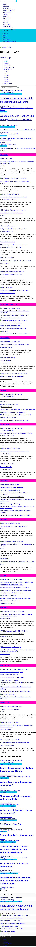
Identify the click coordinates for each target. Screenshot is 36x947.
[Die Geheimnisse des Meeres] (9, 601)
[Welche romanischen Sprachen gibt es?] (12, 271)
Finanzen (6, 24)
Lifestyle (7, 8)
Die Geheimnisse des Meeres (7, 603)
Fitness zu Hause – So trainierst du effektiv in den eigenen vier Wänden (17, 409)
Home (5, 4)
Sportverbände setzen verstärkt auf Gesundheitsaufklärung (14, 399)
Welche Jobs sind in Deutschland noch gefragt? (11, 672)
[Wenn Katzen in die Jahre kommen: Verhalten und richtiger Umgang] (11, 579)
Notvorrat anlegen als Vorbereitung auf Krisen (11, 317)
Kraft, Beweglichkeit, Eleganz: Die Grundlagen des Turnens (14, 420)
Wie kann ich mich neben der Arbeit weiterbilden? (13, 197)
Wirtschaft (7, 26)
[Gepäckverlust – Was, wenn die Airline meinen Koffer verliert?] (5, 558)
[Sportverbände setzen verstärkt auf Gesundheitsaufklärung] (18, 92)
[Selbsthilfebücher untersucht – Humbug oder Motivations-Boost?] (9, 125)
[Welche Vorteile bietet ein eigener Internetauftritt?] (9, 484)
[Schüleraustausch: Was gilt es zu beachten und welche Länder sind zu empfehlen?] (6, 158)
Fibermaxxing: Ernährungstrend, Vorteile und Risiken (14, 344)
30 (4, 889)
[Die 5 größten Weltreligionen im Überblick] (13, 210)
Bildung (6, 6)
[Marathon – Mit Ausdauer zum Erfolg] (3, 401)
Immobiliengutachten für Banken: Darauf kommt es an (13, 328)
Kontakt (5, 35)
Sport (5, 14)
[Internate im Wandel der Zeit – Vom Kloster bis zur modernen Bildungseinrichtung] (9, 134)
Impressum (6, 39)
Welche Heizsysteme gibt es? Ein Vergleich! (11, 323)
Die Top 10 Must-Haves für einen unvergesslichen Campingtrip (15, 598)
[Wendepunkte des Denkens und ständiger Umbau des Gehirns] (18, 110)
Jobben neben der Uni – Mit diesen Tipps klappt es (13, 244)
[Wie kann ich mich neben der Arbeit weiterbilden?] (9, 194)
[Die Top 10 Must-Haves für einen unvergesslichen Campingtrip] (8, 595)
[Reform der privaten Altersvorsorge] (11, 706)
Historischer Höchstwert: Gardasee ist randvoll (11, 592)
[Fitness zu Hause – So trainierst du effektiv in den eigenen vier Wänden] (6, 407)
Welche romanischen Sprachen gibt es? (11, 274)
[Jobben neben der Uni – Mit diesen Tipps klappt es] (7, 242)
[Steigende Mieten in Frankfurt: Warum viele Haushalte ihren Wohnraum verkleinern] (9, 680)
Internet (6, 18)
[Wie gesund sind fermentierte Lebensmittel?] (13, 373)
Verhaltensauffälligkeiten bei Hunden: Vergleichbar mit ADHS (14, 587)
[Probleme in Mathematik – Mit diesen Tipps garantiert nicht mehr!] (8, 144)
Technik (6, 20)
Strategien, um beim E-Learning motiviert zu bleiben (14, 229)
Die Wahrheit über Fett (6, 360)
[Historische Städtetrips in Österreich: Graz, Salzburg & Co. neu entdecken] (11, 541)
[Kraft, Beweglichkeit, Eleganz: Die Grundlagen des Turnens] (8, 417)
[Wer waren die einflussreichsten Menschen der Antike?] (13, 178)
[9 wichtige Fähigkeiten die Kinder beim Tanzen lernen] (6, 287)
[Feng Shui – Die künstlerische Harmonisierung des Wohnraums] (4, 331)
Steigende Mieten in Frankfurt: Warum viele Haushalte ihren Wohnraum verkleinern (14, 849)
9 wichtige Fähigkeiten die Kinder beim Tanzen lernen (14, 290)
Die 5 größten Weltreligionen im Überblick (11, 213)
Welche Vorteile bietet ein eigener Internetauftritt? (12, 487)
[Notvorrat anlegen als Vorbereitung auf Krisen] (14, 315)
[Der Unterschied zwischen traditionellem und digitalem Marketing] (18, 512)
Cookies (5, 37)
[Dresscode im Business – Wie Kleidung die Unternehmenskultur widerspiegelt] (7, 694)
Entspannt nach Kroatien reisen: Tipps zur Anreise (13, 526)
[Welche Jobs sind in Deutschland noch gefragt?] (15, 669)
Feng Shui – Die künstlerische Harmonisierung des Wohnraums (15, 333)
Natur (5, 22)
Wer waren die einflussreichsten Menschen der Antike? (15, 181)
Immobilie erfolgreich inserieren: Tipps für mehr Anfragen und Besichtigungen (15, 880)
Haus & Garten (8, 10)
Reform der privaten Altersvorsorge (9, 709)
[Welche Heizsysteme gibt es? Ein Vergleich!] (14, 320)
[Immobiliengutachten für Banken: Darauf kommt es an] (10, 325)
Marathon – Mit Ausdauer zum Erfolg (9, 404)
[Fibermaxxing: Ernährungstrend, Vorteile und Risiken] (10, 341)
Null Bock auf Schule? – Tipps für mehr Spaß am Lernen (15, 260)
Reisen (5, 16)
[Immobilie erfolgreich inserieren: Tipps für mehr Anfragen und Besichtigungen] (10, 308)
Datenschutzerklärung (9, 41)
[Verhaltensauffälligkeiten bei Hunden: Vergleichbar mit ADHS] (11, 585)
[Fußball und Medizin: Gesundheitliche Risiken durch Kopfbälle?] (13, 412)
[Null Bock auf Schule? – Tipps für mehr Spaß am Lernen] (7, 257)
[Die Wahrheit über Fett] (7, 357)
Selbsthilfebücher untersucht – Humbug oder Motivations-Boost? (17, 129)
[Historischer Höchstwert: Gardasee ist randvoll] (15, 590)
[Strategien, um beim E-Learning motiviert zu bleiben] (7, 226)
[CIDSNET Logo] (5, 47)
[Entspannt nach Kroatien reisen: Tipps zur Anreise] (10, 523)
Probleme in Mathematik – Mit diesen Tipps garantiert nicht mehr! (17, 148)
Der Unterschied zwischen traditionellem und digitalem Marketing (15, 515)
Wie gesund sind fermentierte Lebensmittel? (12, 376)
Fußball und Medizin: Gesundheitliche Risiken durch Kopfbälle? (15, 415)
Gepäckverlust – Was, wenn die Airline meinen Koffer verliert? (17, 561)
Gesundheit (7, 12)
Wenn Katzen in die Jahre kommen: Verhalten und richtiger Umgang (16, 582)
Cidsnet (5, 33)
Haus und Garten (8, 304)
